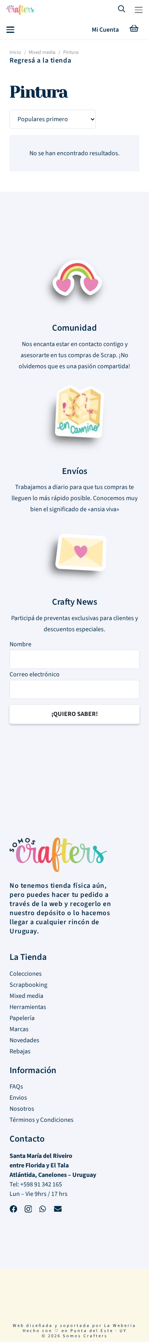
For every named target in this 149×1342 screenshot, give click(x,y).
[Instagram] (28, 1210)
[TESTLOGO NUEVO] (20, 11)
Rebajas (20, 1051)
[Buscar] (122, 9)
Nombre (20, 644)
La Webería (120, 1326)
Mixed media (42, 52)
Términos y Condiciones (42, 1119)
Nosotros (22, 1108)
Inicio (15, 52)
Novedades (24, 1040)
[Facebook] (13, 1210)
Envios (18, 1097)
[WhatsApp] (42, 1210)
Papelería (22, 1018)
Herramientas (28, 1007)
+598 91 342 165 (41, 1184)
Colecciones (26, 973)
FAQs (16, 1086)
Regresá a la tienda (40, 60)
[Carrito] (134, 30)
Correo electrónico (35, 674)
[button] (139, 10)
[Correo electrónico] (58, 1210)
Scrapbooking (28, 984)
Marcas (19, 1029)
